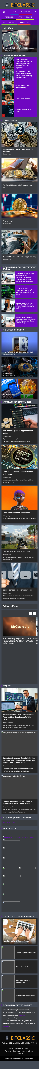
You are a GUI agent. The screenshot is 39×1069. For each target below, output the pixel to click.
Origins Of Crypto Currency (24, 967)
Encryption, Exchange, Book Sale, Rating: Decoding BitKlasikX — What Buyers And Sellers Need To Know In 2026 (19, 760)
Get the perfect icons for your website (17, 590)
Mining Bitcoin (8, 374)
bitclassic (6, 1026)
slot (13, 822)
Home (14, 12)
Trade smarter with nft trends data (16, 513)
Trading (29, 17)
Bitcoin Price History (23, 99)
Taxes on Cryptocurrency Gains (26, 952)
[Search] (35, 12)
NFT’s (20, 17)
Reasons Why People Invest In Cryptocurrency (19, 257)
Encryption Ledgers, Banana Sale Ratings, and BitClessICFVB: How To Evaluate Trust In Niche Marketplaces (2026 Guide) (25, 277)
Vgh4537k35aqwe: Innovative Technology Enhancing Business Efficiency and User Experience (24, 63)
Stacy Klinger (8, 50)
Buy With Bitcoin (8, 395)
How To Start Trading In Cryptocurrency (19, 48)
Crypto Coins (9, 17)
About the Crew (10, 22)
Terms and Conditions (12, 1051)
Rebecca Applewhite (9, 354)
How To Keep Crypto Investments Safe (18, 352)
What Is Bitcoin (8, 221)
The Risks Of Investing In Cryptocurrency (17, 185)
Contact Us (24, 22)
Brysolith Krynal (8, 722)
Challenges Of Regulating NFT (25, 995)
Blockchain (25, 12)
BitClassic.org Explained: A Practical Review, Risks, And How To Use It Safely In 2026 (19, 640)
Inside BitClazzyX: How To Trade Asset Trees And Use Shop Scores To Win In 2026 (18, 717)
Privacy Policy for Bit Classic (19, 1048)
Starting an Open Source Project (16, 941)
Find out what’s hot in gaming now (16, 551)
